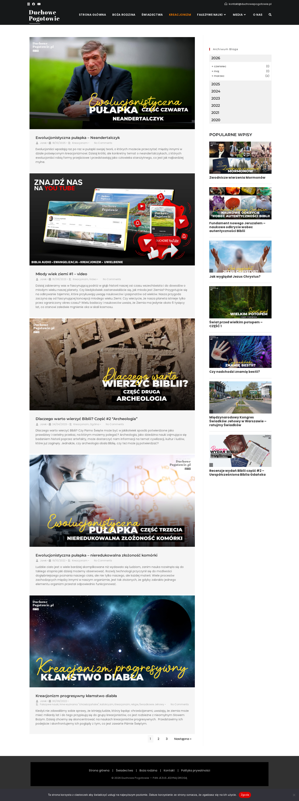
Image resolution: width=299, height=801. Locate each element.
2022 (215, 105)
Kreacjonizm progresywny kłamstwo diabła (76, 696)
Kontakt (169, 770)
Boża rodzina (148, 770)
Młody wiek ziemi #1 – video (61, 274)
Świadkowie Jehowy (151, 704)
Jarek (43, 143)
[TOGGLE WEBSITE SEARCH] (270, 14)
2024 (215, 91)
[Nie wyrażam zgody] (294, 795)
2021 (215, 112)
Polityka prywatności (195, 770)
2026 (215, 58)
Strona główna (99, 770)
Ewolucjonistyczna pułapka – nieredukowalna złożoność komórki (96, 555)
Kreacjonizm (80, 143)
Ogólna (94, 424)
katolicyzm (106, 704)
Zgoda (245, 794)
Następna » (182, 739)
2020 (215, 120)
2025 (215, 84)
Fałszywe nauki (49, 704)
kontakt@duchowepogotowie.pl (250, 4)
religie (134, 704)
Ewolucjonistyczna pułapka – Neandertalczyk (78, 137)
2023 (215, 98)
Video (92, 279)
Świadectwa (124, 770)
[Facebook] (33, 4)
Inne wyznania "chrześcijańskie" (79, 704)
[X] (29, 4)
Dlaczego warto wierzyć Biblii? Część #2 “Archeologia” (86, 419)
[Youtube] (39, 4)
